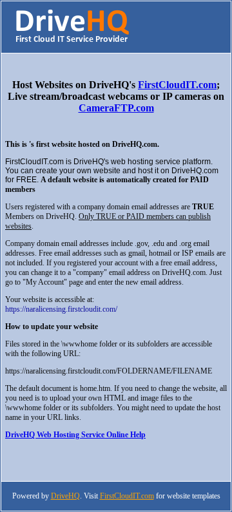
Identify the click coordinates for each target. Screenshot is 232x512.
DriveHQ (65, 495)
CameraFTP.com (116, 107)
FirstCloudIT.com (177, 84)
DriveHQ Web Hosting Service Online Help (75, 434)
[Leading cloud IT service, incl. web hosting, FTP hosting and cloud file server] (72, 40)
